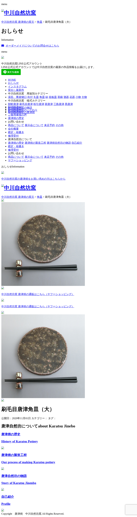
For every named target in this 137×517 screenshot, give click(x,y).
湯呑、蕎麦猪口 (17, 97)
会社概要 (13, 128)
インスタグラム (17, 86)
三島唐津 (58, 104)
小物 (78, 97)
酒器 (66, 97)
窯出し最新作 (16, 90)
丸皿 (36, 97)
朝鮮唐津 (13, 104)
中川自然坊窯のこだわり (22, 110)
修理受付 (13, 135)
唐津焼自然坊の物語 (59, 142)
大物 (84, 97)
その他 (59, 125)
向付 (30, 97)
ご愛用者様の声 (17, 114)
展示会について (34, 125)
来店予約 (49, 125)
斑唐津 (49, 104)
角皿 (42, 97)
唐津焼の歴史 (16, 118)
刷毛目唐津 (26, 104)
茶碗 (60, 97)
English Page (15, 106)
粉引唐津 (38, 104)
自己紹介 (77, 142)
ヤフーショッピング (20, 160)
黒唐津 (69, 104)
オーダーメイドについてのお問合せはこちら (32, 45)
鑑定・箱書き (16, 132)
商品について (16, 125)
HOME (12, 79)
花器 (72, 97)
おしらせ (13, 83)
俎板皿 (53, 97)
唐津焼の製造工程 (35, 142)
